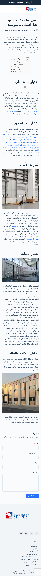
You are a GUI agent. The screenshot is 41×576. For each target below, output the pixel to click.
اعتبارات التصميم (17, 64)
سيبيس (28, 239)
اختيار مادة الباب (17, 62)
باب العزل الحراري (32, 565)
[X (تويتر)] (31, 533)
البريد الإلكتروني (33, 453)
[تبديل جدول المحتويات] (27, 59)
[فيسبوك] (37, 533)
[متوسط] (21, 533)
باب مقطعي (7, 30)
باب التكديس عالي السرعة (30, 562)
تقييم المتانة (16, 69)
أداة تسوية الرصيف (32, 549)
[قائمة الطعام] (3, 9)
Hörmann (35, 239)
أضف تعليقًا (34, 472)
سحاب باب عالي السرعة (30, 557)
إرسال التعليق (32, 496)
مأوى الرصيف (34, 551)
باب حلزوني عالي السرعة (30, 559)
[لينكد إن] (26, 533)
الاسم (36, 444)
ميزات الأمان (16, 67)
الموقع (36, 463)
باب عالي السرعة (15, 30)
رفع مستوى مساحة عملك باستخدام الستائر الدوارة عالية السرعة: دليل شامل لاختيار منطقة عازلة (21, 137)
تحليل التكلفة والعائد (18, 72)
